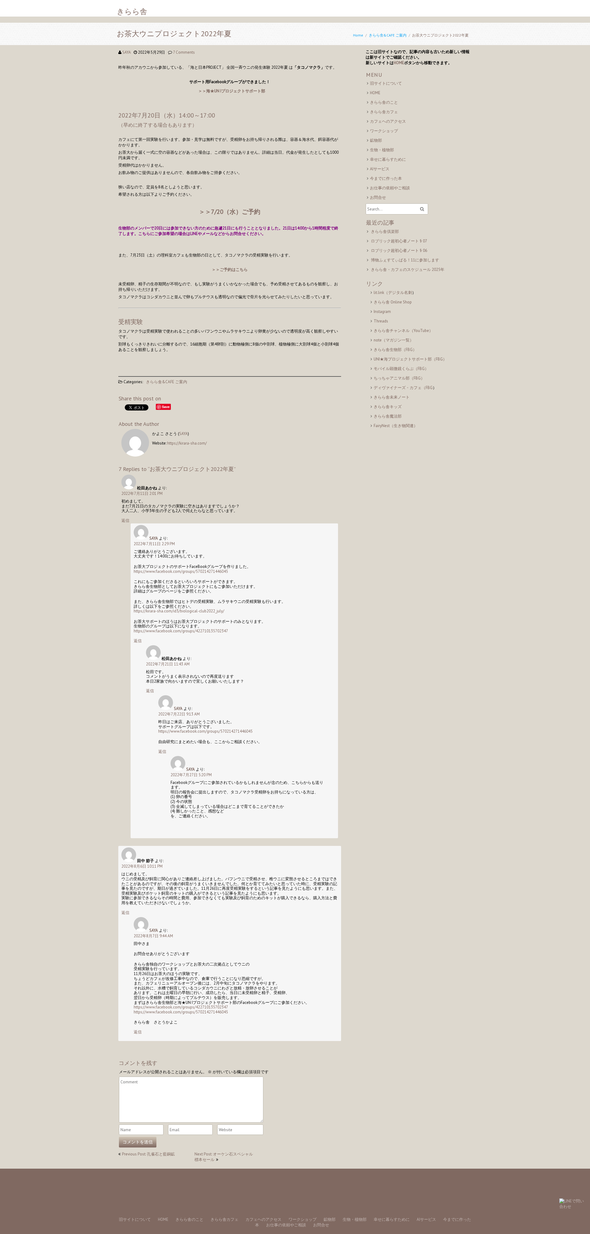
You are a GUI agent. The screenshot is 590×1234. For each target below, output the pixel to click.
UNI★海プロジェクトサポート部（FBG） (410, 359)
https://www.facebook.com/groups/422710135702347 (181, 631)
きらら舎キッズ (388, 406)
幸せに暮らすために (388, 159)
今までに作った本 (386, 178)
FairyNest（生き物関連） (396, 425)
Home (358, 35)
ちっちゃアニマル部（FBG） (399, 378)
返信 (125, 520)
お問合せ (378, 197)
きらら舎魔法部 (388, 416)
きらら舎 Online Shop (393, 302)
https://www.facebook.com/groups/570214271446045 (181, 571)
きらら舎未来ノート (392, 397)
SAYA (126, 52)
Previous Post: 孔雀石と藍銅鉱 (148, 1154)
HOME (399, 62)
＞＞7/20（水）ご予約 (229, 212)
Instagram (382, 311)
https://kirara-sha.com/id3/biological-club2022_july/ (179, 611)
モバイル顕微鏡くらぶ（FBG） (401, 368)
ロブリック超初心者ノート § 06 (399, 250)
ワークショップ (384, 130)
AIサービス (379, 169)
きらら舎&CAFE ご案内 (388, 35)
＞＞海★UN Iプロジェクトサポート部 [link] (231, 91)
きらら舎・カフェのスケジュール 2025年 (407, 269)
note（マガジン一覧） (394, 340)
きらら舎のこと (384, 102)
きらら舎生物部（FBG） (395, 349)
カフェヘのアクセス (388, 121)
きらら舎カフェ (384, 111)
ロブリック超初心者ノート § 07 (399, 241)
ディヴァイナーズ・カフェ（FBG (403, 387)
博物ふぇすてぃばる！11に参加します (405, 260)
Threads (381, 321)
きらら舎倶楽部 (385, 231)
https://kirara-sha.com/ (187, 443)
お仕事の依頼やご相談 (390, 188)
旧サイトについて (386, 83)
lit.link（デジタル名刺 (393, 292)
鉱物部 (376, 140)
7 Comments (184, 52)
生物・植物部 (382, 149)
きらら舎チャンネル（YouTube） (403, 330)
